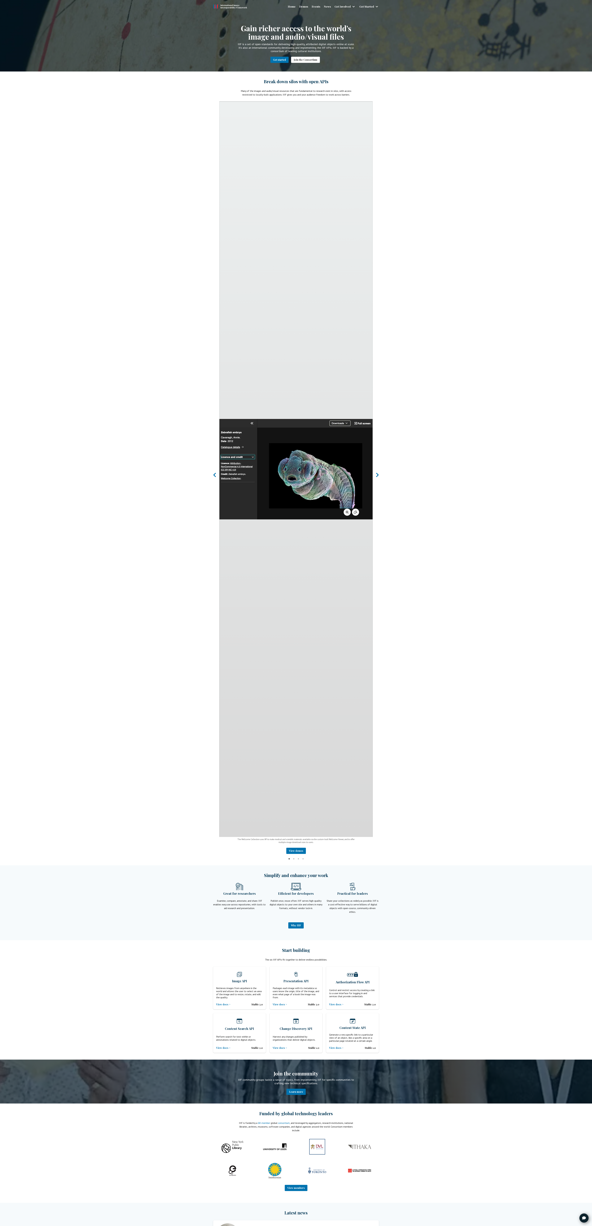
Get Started (366, 6)
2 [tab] (293, 856)
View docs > (223, 1004)
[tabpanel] (296, 477)
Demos (303, 6)
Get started (279, 59)
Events (316, 6)
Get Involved (343, 6)
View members (296, 1187)
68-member (264, 1122)
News (327, 6)
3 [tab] (298, 856)
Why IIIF (296, 925)
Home (292, 6)
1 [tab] (289, 856)
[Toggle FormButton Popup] (584, 1218)
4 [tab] (302, 856)
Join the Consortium (305, 59)
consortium (284, 1122)
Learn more (296, 1091)
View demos (296, 850)
